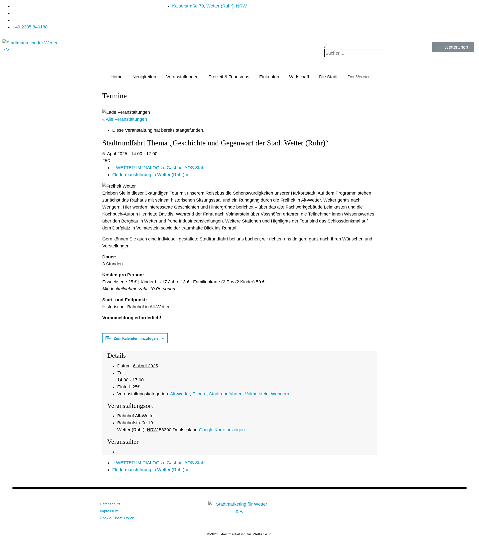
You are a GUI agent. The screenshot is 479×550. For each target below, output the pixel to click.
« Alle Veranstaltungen (124, 119)
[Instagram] (357, 507)
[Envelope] (324, 507)
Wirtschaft (299, 76)
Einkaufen (269, 76)
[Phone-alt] (373, 507)
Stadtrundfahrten (225, 393)
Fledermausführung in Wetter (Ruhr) (150, 174)
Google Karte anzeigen (222, 429)
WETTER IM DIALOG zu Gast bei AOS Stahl (158, 167)
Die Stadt (328, 76)
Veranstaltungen (182, 76)
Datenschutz (110, 504)
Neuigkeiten (144, 76)
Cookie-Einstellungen (117, 518)
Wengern (280, 393)
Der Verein (358, 76)
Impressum (109, 511)
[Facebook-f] (340, 507)
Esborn (199, 393)
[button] (360, 45)
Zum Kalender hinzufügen (136, 338)
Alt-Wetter (180, 393)
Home (116, 76)
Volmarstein (256, 393)
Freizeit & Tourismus (229, 76)
